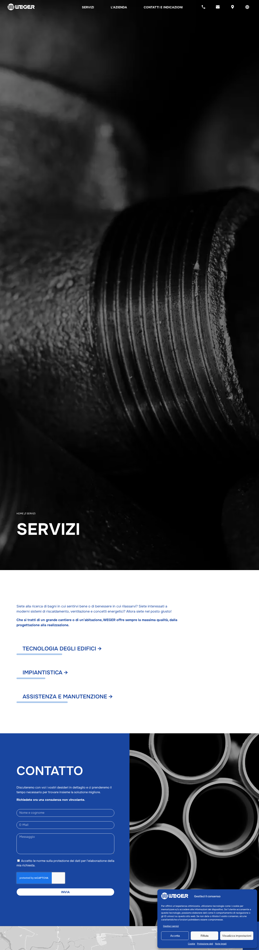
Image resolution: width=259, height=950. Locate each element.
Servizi (88, 7)
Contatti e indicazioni (163, 7)
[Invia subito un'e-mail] (217, 7)
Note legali (221, 943)
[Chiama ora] (203, 7)
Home (20, 513)
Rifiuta (204, 935)
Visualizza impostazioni (236, 935)
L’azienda (119, 7)
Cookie (191, 943)
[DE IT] (247, 7)
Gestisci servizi (171, 926)
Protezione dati (205, 943)
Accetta (175, 935)
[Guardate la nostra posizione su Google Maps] (232, 7)
